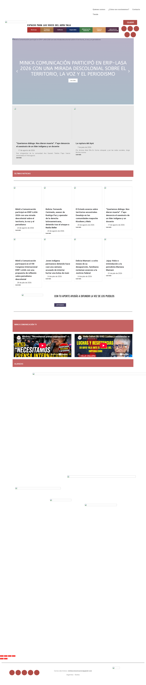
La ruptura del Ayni (85, 143)
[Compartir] (10, 656)
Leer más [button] (73, 80)
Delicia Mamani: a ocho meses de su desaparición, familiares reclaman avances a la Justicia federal (87, 266)
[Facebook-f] (12, 672)
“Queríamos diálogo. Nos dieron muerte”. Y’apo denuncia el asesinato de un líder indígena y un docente (117, 215)
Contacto (136, 9)
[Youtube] (136, 28)
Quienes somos (99, 9)
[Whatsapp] (133, 34)
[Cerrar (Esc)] (13, 656)
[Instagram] (127, 34)
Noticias (34, 30)
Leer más (19, 157)
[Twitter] (130, 28)
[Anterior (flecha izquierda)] (2, 658)
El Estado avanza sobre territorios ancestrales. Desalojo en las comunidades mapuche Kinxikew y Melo (87, 215)
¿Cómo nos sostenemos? (118, 9)
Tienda (95, 14)
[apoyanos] (27, 329)
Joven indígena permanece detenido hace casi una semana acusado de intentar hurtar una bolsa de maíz (58, 266)
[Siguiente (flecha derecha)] (6, 658)
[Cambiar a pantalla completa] (6, 656)
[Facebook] (124, 28)
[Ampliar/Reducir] (2, 656)
